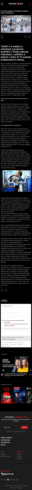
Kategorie (5, 440)
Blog (3, 445)
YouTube (19, 456)
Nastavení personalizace (23, 463)
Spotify (19, 454)
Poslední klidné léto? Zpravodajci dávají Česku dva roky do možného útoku (16, 374)
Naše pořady (6, 438)
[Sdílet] (29, 36)
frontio (20, 487)
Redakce (3, 454)
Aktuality (4, 300)
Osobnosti (5, 442)
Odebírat (24, 427)
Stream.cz (20, 458)
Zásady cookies (5, 456)
